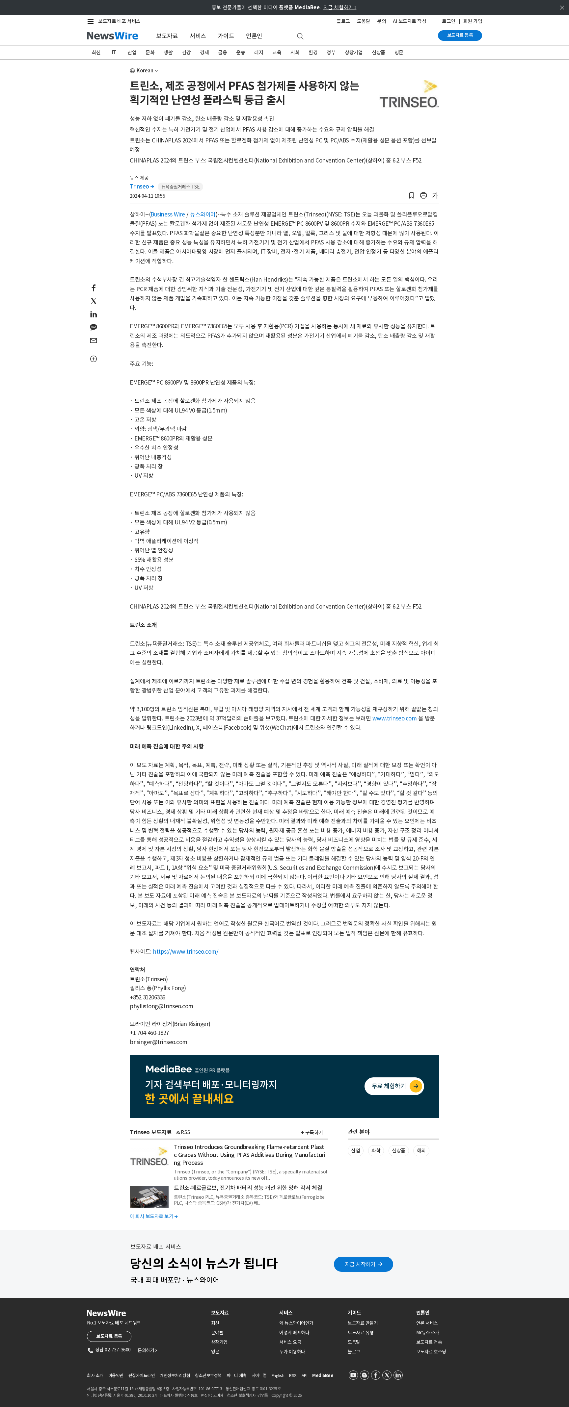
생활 (168, 52)
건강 (186, 52)
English (278, 1375)
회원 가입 (472, 21)
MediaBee (322, 1375)
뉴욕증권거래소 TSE (180, 187)
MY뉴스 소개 (428, 1333)
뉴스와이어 (203, 214)
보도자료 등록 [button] (109, 1336)
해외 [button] (421, 1150)
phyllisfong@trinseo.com (161, 1006)
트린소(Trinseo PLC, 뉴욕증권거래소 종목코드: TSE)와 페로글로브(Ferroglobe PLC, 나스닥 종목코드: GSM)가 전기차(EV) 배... (249, 1200)
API (305, 1375)
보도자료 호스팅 (431, 1352)
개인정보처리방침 (175, 1375)
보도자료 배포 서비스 (119, 21)
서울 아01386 (124, 1395)
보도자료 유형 (361, 1333)
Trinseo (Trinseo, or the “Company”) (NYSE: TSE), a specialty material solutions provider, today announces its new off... (250, 1175)
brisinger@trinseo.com (158, 1042)
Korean (145, 70)
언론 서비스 (427, 1323)
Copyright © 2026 (286, 1395)
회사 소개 (95, 1375)
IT (114, 52)
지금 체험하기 (340, 7)
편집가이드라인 (141, 1375)
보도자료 (167, 36)
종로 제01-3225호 (266, 1388)
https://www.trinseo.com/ (185, 951)
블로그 (343, 21)
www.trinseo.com (394, 718)
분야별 (217, 1333)
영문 (398, 52)
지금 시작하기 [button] (360, 1264)
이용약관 (115, 1375)
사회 (294, 52)
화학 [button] (375, 1150)
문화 (150, 52)
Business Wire (167, 214)
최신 (96, 52)
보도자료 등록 (460, 35)
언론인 (254, 36)
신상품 (378, 52)
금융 (222, 52)
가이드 (226, 36)
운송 (240, 52)
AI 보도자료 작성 (409, 21)
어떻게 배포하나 (294, 1333)
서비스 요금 (290, 1342)
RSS (185, 1132)
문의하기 (147, 1350)
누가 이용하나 (292, 1352)
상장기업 (354, 52)
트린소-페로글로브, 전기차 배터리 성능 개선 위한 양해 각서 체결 (248, 1188)
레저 (258, 52)
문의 (381, 21)
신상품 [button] (398, 1150)
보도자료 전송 (429, 1342)
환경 (313, 52)
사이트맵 (259, 1375)
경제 (204, 52)
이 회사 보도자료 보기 (153, 1216)
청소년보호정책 (208, 1375)
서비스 (198, 36)
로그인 (448, 21)
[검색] (300, 36)
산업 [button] (355, 1150)
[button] (412, 195)
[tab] (242, 1313)
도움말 (363, 21)
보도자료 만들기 (363, 1323)
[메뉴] (92, 21)
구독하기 (314, 1132)
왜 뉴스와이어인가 (296, 1323)
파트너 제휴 (237, 1375)
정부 (331, 52)
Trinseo (142, 186)
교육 (276, 52)
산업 (131, 52)
